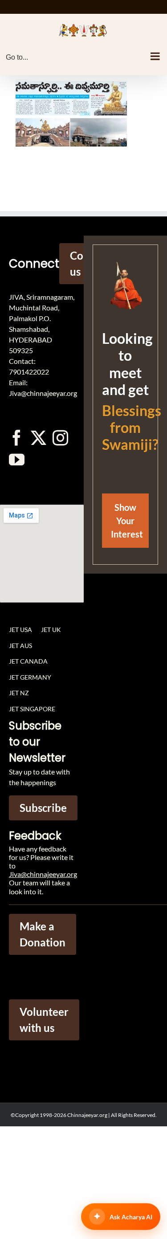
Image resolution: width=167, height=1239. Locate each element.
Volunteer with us (44, 1019)
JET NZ (19, 693)
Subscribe (43, 807)
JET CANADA (28, 661)
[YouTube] (16, 459)
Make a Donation (42, 934)
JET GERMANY (30, 677)
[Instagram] (60, 437)
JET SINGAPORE (32, 709)
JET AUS (20, 645)
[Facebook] (16, 437)
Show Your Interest (127, 520)
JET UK (51, 629)
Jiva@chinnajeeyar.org (43, 874)
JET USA (20, 629)
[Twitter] (38, 437)
